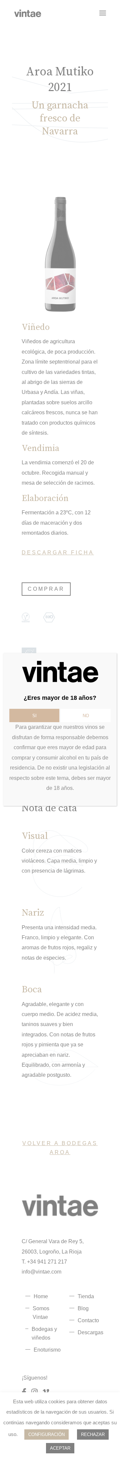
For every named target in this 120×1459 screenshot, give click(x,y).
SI (34, 715)
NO (86, 715)
